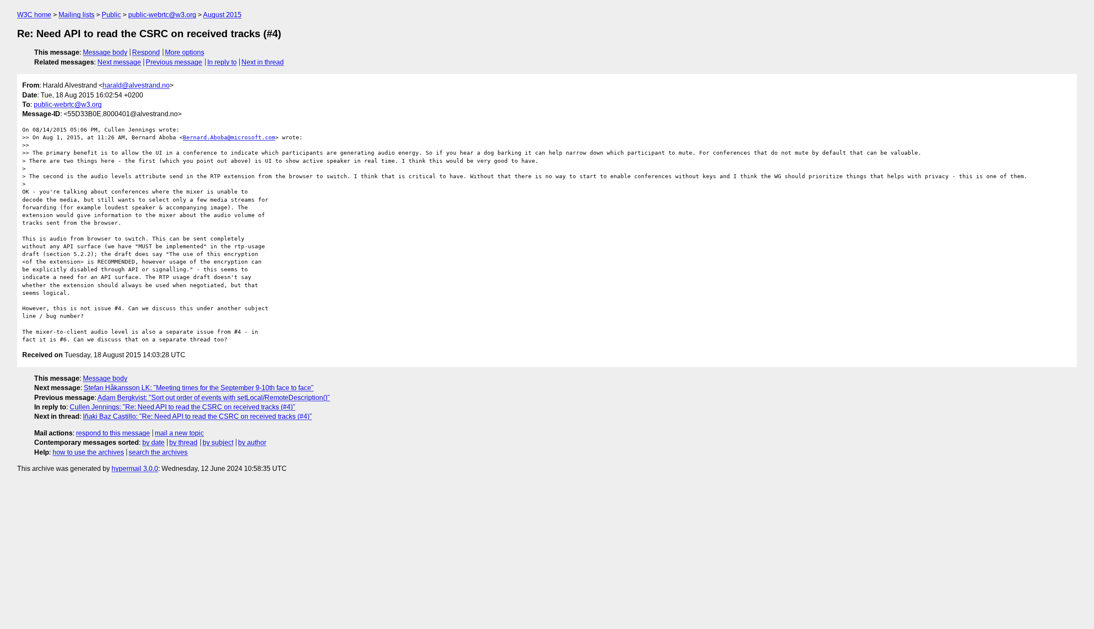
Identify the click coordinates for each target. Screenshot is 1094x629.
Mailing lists (76, 14)
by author (252, 442)
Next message (119, 62)
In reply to (222, 62)
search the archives (158, 452)
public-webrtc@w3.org (162, 14)
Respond (146, 52)
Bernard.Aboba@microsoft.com (229, 137)
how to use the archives (88, 452)
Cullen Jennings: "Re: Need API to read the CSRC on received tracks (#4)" (182, 407)
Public (111, 14)
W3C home (34, 14)
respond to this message (113, 433)
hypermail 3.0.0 (135, 468)
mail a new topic (179, 433)
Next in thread (262, 62)
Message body (105, 52)
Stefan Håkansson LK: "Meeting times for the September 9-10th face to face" (199, 387)
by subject (218, 442)
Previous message (174, 62)
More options (184, 52)
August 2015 (222, 14)
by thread (183, 442)
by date (153, 442)
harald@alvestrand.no (136, 85)
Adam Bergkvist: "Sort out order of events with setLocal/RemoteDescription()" (213, 397)
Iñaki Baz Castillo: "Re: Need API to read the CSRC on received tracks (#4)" (197, 416)
